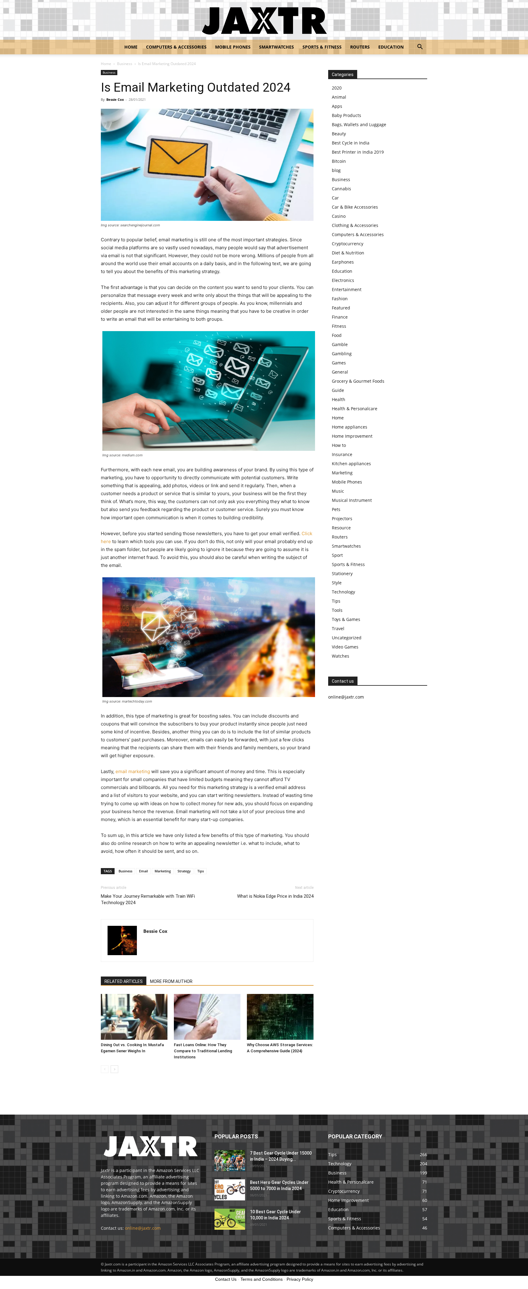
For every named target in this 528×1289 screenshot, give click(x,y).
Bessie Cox (115, 99)
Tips (200, 871)
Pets (336, 509)
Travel (338, 628)
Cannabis (341, 189)
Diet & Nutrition (348, 253)
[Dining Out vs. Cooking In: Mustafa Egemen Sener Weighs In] (134, 1017)
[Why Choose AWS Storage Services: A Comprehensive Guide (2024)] (280, 1017)
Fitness (339, 326)
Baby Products (346, 115)
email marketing (133, 771)
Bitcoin (339, 161)
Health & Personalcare (354, 408)
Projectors (342, 518)
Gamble (340, 344)
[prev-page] (104, 1069)
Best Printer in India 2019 (358, 152)
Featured (341, 308)
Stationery (342, 573)
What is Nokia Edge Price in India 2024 (275, 896)
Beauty (339, 134)
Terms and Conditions (261, 1279)
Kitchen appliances (351, 463)
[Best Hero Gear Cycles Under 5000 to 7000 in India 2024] (230, 1189)
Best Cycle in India (350, 143)
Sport (337, 555)
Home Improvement (352, 436)
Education (391, 47)
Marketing (163, 871)
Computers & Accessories (176, 47)
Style (337, 583)
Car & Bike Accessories (355, 207)
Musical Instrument (352, 500)
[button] (420, 47)
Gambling (342, 353)
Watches (340, 656)
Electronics (343, 280)
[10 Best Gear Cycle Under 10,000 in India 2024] (230, 1219)
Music (338, 491)
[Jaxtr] (264, 20)
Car (335, 198)
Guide (338, 390)
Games (339, 363)
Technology (343, 592)
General (340, 372)
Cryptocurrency (347, 243)
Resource (341, 528)
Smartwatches (276, 47)
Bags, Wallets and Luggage (359, 124)
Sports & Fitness (322, 47)
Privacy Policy (300, 1279)
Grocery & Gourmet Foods (358, 381)
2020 (337, 88)
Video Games (345, 647)
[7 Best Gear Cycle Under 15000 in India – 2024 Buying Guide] (230, 1160)
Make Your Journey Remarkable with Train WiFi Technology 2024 (148, 899)
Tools (337, 610)
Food (337, 335)
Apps (337, 106)
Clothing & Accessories (355, 225)
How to (339, 445)
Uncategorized (346, 638)
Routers (360, 47)
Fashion (340, 298)
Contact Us (226, 1279)
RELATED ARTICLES (124, 981)
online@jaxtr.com (143, 1228)
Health (338, 399)
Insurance (342, 454)
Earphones (343, 262)
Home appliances (349, 427)
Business (124, 63)
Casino (339, 216)
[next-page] (114, 1069)
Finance (340, 317)
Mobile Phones (233, 47)
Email (143, 871)
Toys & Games (346, 619)
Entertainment (346, 289)
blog (336, 170)
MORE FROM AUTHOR (171, 981)
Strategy (184, 871)
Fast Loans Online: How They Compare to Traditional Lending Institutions (203, 1051)
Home (131, 47)
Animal (339, 97)
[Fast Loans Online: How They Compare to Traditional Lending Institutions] (207, 1017)
